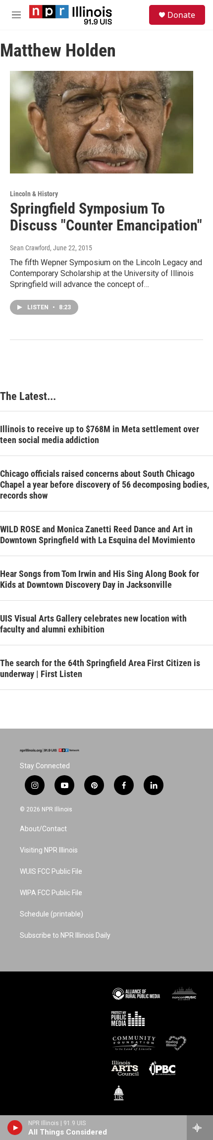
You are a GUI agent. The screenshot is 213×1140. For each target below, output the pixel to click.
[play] (15, 1128)
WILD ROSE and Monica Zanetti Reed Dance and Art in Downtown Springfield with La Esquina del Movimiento (97, 534)
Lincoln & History (34, 194)
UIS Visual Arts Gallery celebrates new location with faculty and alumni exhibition (93, 623)
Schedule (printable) (51, 914)
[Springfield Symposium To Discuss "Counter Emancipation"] (101, 122)
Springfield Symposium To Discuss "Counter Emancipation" (106, 217)
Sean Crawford (30, 248)
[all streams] (200, 1127)
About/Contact (43, 829)
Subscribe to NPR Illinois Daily (65, 935)
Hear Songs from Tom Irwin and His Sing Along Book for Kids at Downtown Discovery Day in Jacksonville (99, 579)
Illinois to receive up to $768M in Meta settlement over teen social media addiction (99, 434)
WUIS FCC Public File (51, 871)
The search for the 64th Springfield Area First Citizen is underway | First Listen (100, 668)
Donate (181, 14)
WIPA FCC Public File (51, 893)
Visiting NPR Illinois (49, 850)
